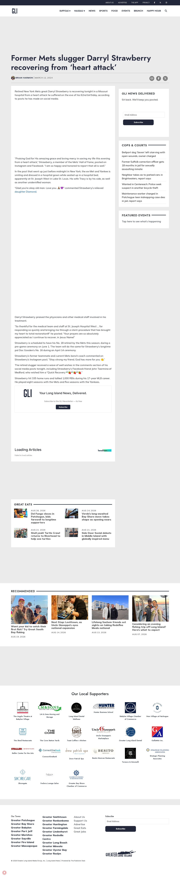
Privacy (146, 3)
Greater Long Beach (54, 842)
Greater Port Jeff (21, 831)
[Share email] (151, 78)
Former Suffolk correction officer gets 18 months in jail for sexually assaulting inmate (143, 165)
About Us (110, 3)
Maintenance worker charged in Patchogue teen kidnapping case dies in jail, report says (143, 197)
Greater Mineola (52, 846)
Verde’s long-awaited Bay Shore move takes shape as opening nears (96, 516)
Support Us (80, 820)
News (92, 10)
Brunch (138, 10)
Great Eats (80, 827)
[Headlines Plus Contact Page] (104, 451)
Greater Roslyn (51, 853)
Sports (103, 10)
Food (114, 10)
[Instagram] (166, 2)
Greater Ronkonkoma (55, 820)
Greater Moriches (21, 834)
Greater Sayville (21, 838)
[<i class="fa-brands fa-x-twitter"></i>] (160, 2)
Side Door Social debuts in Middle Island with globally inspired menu (96, 535)
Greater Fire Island (22, 842)
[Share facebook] (158, 78)
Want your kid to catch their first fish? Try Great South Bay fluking (28, 629)
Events (126, 10)
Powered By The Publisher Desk (73, 861)
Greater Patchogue (23, 820)
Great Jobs (80, 831)
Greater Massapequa (24, 845)
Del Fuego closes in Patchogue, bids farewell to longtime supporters (43, 518)
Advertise (122, 3)
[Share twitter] (165, 78)
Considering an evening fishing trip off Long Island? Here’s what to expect (149, 626)
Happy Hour (154, 10)
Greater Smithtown (54, 816)
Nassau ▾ (79, 10)
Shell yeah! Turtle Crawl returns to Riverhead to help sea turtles (45, 535)
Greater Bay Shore (22, 823)
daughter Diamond (25, 191)
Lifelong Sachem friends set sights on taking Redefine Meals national (109, 625)
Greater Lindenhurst (55, 831)
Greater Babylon (21, 827)
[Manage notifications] (4, 873)
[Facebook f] (154, 2)
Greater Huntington (54, 824)
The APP (134, 3)
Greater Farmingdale (55, 827)
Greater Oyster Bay (54, 849)
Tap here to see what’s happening (141, 221)
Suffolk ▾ (65, 10)
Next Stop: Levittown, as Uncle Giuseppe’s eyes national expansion (66, 625)
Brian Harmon (25, 77)
